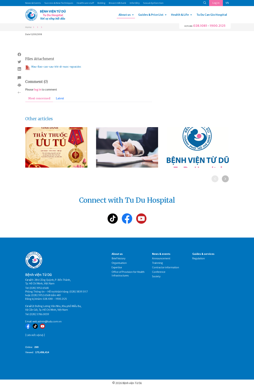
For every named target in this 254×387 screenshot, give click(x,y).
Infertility (135, 3)
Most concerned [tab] (39, 98)
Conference (158, 271)
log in (37, 89)
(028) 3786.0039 (39, 314)
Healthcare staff (85, 3)
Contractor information (165, 267)
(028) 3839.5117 (78, 291)
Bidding (101, 3)
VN (227, 2)
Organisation (119, 263)
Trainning (157, 263)
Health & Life (180, 14)
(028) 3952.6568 (39, 288)
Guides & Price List (150, 14)
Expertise (117, 267)
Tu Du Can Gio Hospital (211, 14)
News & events (161, 254)
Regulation (198, 258)
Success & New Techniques (58, 3)
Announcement (161, 258)
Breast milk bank (117, 3)
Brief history (118, 258)
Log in (216, 2)
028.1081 (200, 26)
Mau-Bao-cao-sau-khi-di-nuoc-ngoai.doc (56, 66)
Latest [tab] (60, 98)
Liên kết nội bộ (35, 335)
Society (156, 276)
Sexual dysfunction (153, 3)
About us (125, 14)
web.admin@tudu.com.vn (47, 321)
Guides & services (203, 254)
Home (28, 27)
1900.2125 (217, 26)
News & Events (33, 3)
